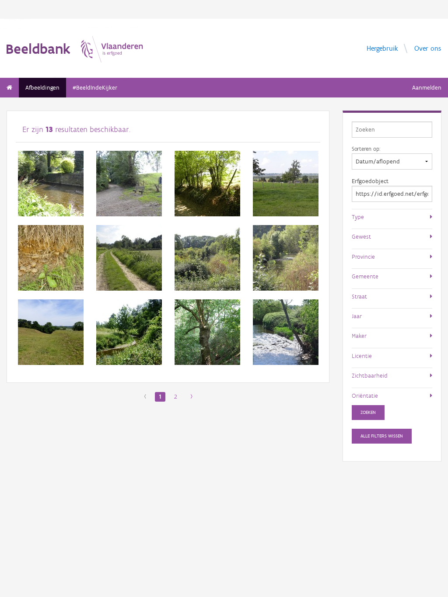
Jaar (357, 316)
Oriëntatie (365, 395)
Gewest (361, 236)
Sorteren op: (366, 148)
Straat (359, 296)
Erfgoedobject (370, 181)
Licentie (362, 356)
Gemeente (365, 276)
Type (358, 217)
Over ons (427, 48)
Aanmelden (426, 87)
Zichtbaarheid (370, 375)
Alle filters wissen (381, 436)
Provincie (363, 256)
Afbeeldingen (42, 87)
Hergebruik (382, 48)
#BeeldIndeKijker (95, 87)
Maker (359, 336)
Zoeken (368, 412)
